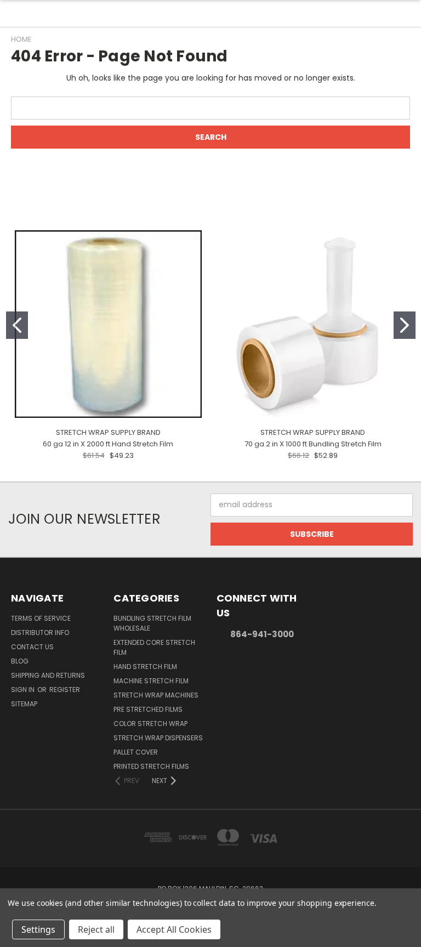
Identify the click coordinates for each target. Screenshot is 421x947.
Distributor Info (40, 632)
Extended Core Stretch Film (154, 647)
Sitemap (24, 703)
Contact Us (32, 646)
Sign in (23, 689)
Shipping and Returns (48, 675)
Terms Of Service (41, 618)
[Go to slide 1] (17, 325)
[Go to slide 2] (405, 325)
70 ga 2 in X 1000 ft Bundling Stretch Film (313, 444)
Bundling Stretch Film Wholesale (152, 623)
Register (64, 689)
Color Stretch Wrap (150, 723)
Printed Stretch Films (151, 766)
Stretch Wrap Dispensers (158, 737)
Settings (38, 929)
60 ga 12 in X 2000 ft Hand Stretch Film (108, 444)
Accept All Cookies (174, 929)
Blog (20, 661)
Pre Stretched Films (148, 709)
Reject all (96, 929)
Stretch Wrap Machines (155, 695)
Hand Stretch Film (145, 666)
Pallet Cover (135, 752)
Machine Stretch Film (151, 680)
